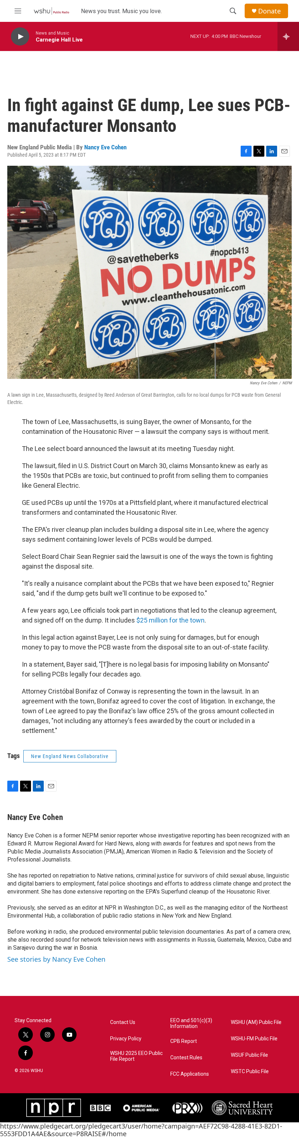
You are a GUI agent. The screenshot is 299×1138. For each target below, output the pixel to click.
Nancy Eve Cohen (105, 147)
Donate (269, 11)
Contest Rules (186, 1057)
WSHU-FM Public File (254, 1038)
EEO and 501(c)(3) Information (191, 1023)
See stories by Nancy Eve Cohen (56, 959)
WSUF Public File (249, 1055)
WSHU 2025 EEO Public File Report (136, 1056)
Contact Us (122, 1022)
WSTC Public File (250, 1071)
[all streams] (288, 36)
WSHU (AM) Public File (256, 1022)
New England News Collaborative (70, 756)
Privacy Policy (125, 1038)
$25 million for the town (170, 620)
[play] (20, 36)
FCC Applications (189, 1074)
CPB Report (183, 1041)
